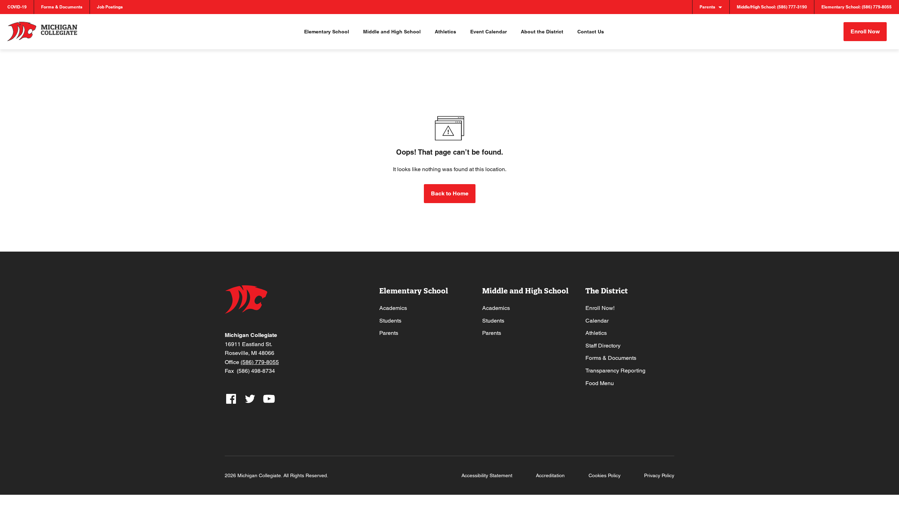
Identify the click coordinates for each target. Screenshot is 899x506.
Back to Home (449, 193)
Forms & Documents (610, 358)
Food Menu (599, 383)
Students (390, 320)
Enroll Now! (600, 308)
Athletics (596, 333)
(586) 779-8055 (260, 362)
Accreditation (550, 475)
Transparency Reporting (615, 370)
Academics (393, 308)
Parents (388, 333)
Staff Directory (603, 345)
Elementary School (413, 290)
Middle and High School (525, 290)
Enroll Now (865, 31)
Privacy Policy (659, 475)
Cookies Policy (605, 475)
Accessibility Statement (486, 475)
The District (606, 290)
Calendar (597, 320)
